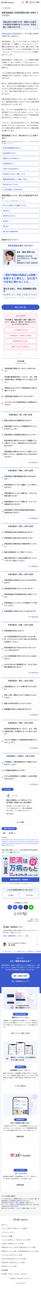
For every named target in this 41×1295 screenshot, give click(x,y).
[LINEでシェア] (31, 907)
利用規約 (4, 141)
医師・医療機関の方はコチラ (20, 981)
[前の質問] (4, 354)
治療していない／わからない (20, 346)
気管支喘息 (16, 34)
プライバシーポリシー (13, 141)
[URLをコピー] (10, 907)
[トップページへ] (20, 1221)
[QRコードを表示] (15, 907)
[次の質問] (36, 354)
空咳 (4, 833)
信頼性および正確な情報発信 (17, 1204)
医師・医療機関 (20, 1202)
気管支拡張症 (6, 34)
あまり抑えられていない (20, 341)
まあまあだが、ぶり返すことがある (20, 335)
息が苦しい (12, 833)
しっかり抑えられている (20, 330)
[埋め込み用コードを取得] (20, 907)
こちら (17, 1208)
